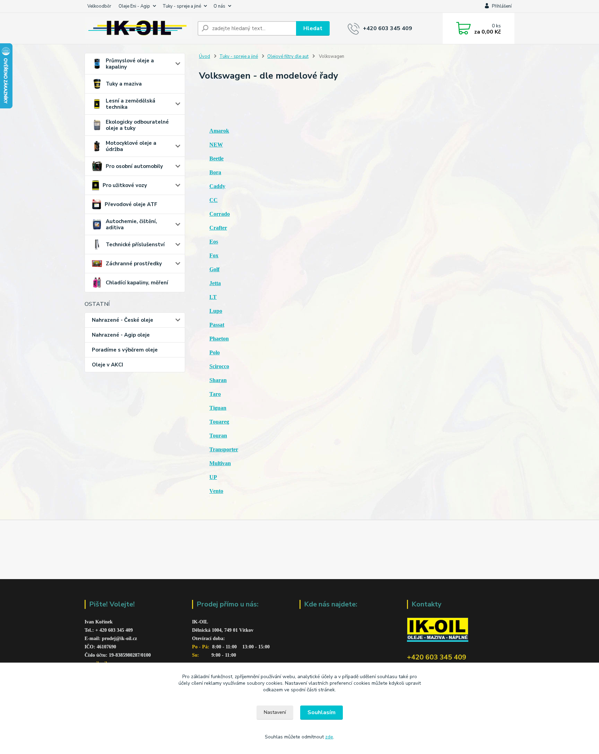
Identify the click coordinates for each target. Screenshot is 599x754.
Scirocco (219, 366)
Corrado (219, 214)
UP (213, 477)
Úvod (204, 56)
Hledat (312, 28)
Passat (216, 325)
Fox (213, 255)
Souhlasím (321, 712)
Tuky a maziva (124, 83)
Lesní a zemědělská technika (130, 103)
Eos (213, 242)
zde (329, 737)
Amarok (219, 131)
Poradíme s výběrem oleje (125, 349)
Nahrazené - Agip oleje (121, 334)
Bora (215, 172)
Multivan (220, 463)
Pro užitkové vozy (125, 185)
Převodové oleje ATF (131, 204)
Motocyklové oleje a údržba (131, 146)
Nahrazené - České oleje (122, 320)
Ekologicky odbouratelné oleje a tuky (137, 125)
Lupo (215, 311)
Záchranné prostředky (134, 263)
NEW (216, 145)
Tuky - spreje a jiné (182, 6)
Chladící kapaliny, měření (137, 282)
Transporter (223, 449)
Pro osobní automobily (134, 166)
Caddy (217, 186)
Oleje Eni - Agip (134, 6)
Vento (216, 491)
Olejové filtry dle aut (288, 56)
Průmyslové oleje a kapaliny (130, 63)
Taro (215, 394)
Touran (218, 435)
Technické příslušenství (135, 244)
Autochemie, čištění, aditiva (131, 224)
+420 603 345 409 (387, 28)
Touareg (219, 422)
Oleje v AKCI (107, 364)
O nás (219, 6)
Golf (214, 269)
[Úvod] (138, 28)
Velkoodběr (99, 6)
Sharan (218, 380)
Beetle (216, 158)
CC (213, 200)
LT (213, 297)
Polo (214, 352)
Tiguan (217, 408)
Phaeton (219, 338)
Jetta (215, 283)
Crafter (218, 228)
